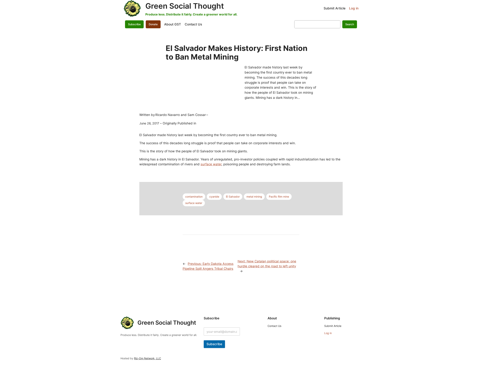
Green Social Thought (184, 6)
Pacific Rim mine (279, 196)
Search (349, 24)
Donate (153, 24)
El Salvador (233, 196)
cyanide (214, 196)
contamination (194, 196)
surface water (211, 164)
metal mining (254, 196)
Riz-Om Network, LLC (147, 358)
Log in (353, 8)
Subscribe (214, 344)
